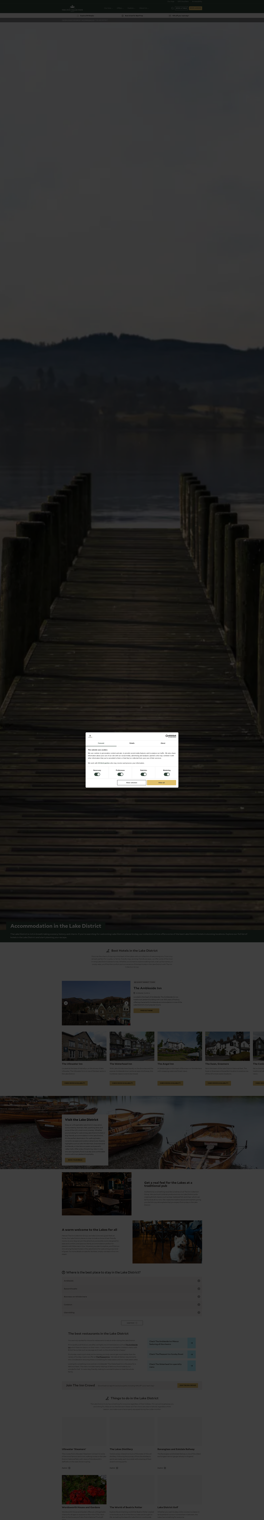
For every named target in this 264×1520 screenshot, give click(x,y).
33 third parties (104, 763)
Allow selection (131, 783)
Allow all (161, 783)
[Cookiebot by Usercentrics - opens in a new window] (167, 736)
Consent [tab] (101, 743)
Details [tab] (132, 743)
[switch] (120, 774)
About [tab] (163, 743)
